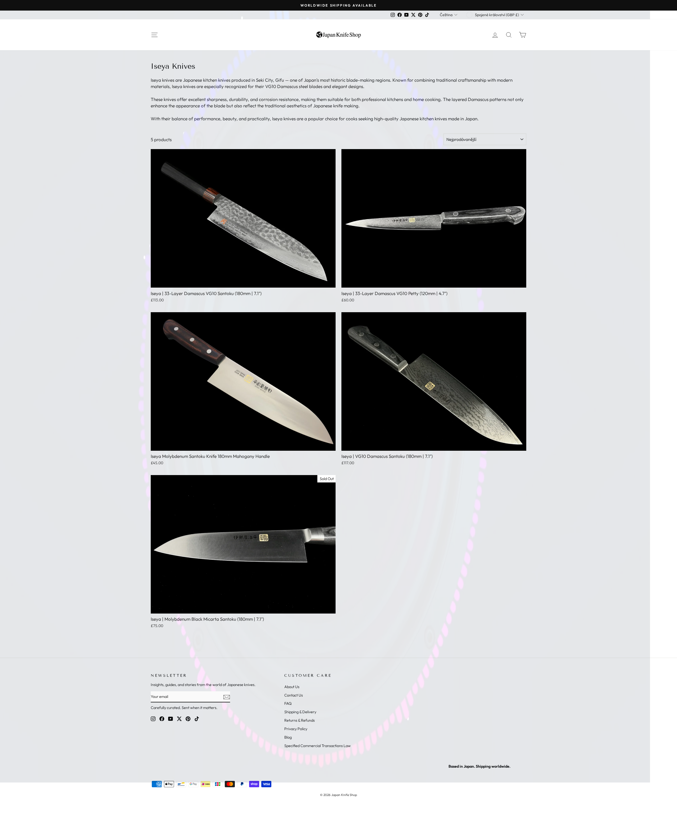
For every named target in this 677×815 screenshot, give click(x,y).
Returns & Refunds (299, 720)
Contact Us (293, 695)
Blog (288, 737)
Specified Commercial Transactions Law (317, 745)
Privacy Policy (295, 728)
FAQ (288, 703)
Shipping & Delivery (300, 712)
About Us (291, 686)
